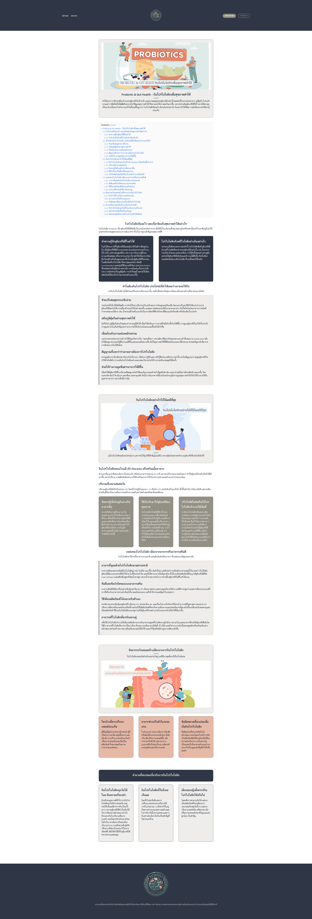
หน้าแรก (65, 16)
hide (113, 125)
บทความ (74, 16)
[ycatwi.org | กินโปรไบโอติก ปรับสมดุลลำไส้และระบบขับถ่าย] (156, 15)
